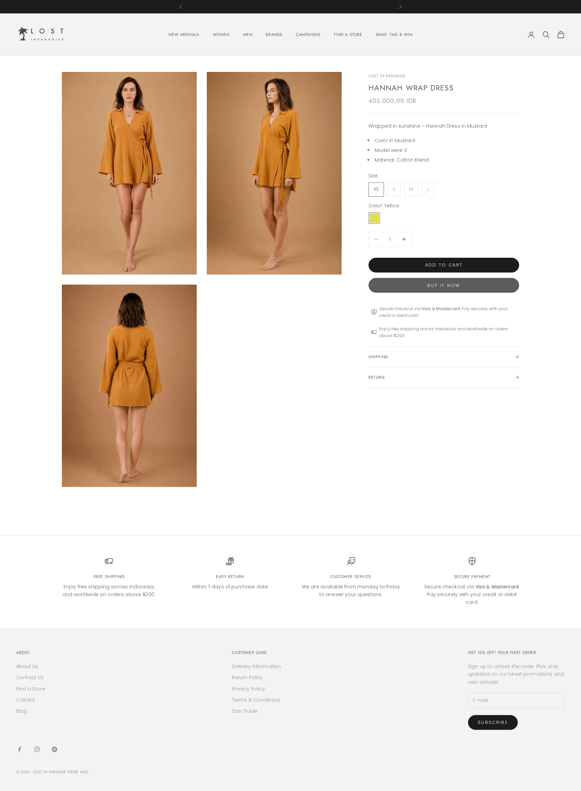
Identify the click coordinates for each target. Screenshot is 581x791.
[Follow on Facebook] (19, 749)
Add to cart (444, 265)
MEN (248, 35)
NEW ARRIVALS (183, 35)
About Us (27, 666)
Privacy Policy (248, 688)
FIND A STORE (348, 35)
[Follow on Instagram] (37, 749)
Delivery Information (256, 666)
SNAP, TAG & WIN (394, 35)
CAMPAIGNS (308, 35)
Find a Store (30, 688)
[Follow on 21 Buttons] (54, 749)
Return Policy (247, 677)
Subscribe (493, 722)
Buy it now (443, 285)
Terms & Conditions (256, 700)
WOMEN (221, 35)
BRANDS (274, 35)
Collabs (25, 700)
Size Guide (244, 711)
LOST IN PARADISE (387, 76)
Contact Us (29, 677)
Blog (21, 711)
